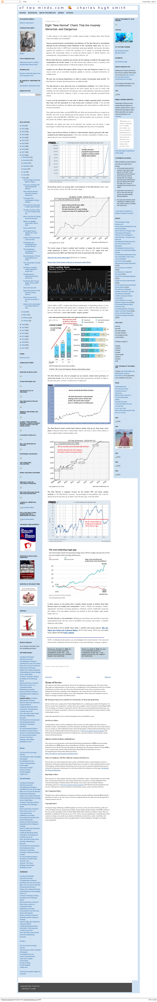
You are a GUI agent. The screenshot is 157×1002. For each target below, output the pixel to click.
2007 (23, 348)
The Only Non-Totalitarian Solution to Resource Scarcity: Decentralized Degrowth (124, 292)
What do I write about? (27, 23)
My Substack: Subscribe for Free (30, 86)
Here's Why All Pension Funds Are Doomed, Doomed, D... (30, 193)
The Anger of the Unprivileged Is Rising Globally (31, 200)
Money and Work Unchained (29, 692)
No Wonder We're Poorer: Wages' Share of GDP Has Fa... (31, 283)
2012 (23, 333)
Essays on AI (119, 224)
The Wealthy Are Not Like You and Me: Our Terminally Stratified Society (125, 250)
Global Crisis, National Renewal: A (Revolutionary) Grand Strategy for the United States (30, 672)
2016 (23, 155)
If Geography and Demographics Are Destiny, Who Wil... (30, 244)
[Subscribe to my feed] (21, 989)
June (24, 175)
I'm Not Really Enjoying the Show (125, 254)
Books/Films (32, 13)
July (24, 172)
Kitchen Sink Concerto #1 (123, 395)
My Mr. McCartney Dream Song (125, 410)
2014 (23, 327)
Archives (22, 13)
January (25, 320)
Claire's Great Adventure (27, 763)
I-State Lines (24, 774)
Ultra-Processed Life (26, 659)
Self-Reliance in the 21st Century (30, 663)
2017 (23, 152)
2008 (23, 345)
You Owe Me (119, 406)
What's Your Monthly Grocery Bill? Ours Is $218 (30, 223)
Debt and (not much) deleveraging (59, 257)
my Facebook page (121, 62)
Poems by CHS (24, 357)
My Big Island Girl (120, 386)
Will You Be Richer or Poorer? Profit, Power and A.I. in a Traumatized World (29, 685)
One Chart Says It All (29, 288)
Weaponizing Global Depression (125, 263)
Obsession (118, 393)
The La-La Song (120, 412)
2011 (23, 336)
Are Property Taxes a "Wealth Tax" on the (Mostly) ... (30, 233)
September (26, 166)
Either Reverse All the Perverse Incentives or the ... (31, 299)
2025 (23, 129)
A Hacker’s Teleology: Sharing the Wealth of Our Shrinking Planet (29, 805)
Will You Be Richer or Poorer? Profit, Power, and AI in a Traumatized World (29, 904)
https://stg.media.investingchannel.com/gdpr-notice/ (61, 753)
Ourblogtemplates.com (31, 999)
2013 (23, 330)
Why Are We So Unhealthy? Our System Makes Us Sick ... (32, 306)
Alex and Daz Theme (121, 389)
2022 (23, 137)
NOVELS (23, 941)
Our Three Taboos (121, 261)
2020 (23, 143)
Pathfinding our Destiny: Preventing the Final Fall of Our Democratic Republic (29, 818)
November (26, 160)
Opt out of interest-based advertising (93, 731)
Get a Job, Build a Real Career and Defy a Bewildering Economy (29, 716)
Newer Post (48, 677)
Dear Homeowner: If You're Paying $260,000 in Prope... (31, 258)
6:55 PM (66, 666)
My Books (69, 13)
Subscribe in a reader (29, 989)
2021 (23, 140)
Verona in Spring (25, 770)
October (25, 163)
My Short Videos (120, 53)
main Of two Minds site (128, 371)
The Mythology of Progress (28, 661)
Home (78, 677)
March (25, 315)
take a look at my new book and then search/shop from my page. (124, 77)
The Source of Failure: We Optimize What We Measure (31, 186)
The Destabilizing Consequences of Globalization (29, 251)
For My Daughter (25, 772)
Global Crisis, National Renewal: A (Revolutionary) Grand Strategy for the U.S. (30, 891)
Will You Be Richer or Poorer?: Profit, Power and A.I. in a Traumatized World (29, 811)
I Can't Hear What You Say (123, 404)
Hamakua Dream (120, 391)
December (26, 157)
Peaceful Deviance (121, 402)
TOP (155, 999)
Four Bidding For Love (27, 761)
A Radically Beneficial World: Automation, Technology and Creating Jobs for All (29, 709)
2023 (23, 134)
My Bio (22, 53)
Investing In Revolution (27, 657)
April (24, 312)
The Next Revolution (121, 397)
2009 (23, 342)
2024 (23, 131)
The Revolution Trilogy (122, 222)
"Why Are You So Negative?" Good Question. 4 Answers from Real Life (125, 237)
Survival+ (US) (24, 861)
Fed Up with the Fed (29, 228)
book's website (68, 633)
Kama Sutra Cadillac (26, 768)
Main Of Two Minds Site (47, 13)
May (24, 178)
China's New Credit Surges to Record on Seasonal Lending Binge (69, 262)
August (25, 169)
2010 (23, 339)
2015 (23, 324)
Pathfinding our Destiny (27, 689)
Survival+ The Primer (26, 737)
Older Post (108, 677)
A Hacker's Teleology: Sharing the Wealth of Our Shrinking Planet (29, 679)
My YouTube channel (121, 51)
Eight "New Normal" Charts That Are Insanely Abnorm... (31, 292)
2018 (23, 149)
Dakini (117, 399)
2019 (23, 146)
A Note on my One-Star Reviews (125, 280)
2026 (23, 126)
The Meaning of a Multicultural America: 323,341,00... (30, 276)
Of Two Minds (24, 765)
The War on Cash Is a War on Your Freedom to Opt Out (31, 211)
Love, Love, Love (120, 408)
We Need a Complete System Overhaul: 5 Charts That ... (30, 269)
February (26, 317)
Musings (61, 13)
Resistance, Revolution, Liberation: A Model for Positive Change (29, 852)
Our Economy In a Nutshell (123, 268)
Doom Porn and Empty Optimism (125, 276)
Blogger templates (7, 999)
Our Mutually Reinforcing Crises (125, 241)
